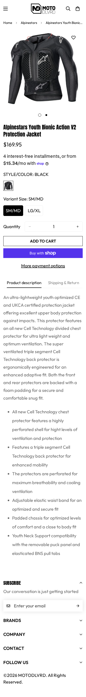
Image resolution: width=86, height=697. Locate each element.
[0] (78, 9)
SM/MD (14, 212)
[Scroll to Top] (78, 673)
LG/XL (35, 212)
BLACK (8, 186)
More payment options (43, 265)
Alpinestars (29, 23)
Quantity (11, 226)
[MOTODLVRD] (43, 8)
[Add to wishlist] (73, 38)
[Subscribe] (78, 606)
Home (7, 23)
